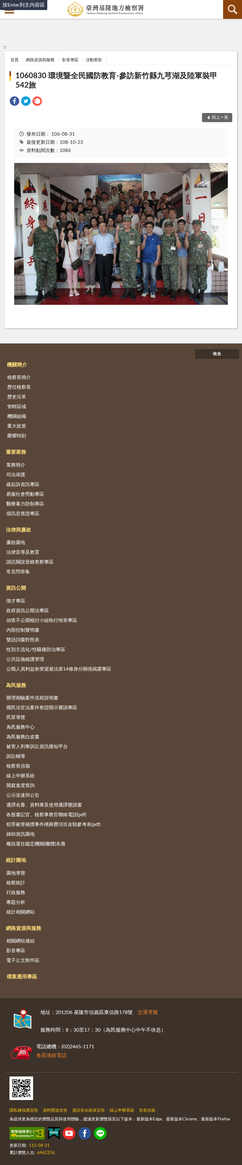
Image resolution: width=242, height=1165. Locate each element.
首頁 (14, 60)
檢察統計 (15, 883)
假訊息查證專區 (22, 513)
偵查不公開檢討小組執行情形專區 (41, 620)
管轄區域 (16, 406)
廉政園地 (15, 542)
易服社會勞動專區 (25, 494)
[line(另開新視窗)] (100, 1134)
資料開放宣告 (55, 1110)
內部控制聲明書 (22, 630)
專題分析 (15, 902)
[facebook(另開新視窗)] (84, 1134)
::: (4, 47)
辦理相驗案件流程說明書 (32, 698)
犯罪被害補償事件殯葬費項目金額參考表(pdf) (53, 824)
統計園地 (16, 860)
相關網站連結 (20, 941)
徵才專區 (15, 601)
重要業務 (16, 452)
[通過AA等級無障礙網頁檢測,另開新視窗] (27, 1134)
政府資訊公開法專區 (27, 610)
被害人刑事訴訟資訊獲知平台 (37, 746)
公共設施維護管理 (25, 659)
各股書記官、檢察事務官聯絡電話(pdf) (46, 814)
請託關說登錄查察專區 (30, 562)
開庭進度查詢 (20, 785)
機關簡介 (17, 364)
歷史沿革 (16, 397)
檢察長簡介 (19, 377)
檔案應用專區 (22, 976)
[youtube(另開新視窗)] (69, 1134)
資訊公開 (16, 588)
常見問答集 (18, 571)
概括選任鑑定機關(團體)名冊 (36, 844)
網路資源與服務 (40, 60)
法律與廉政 (18, 529)
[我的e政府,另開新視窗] (54, 1134)
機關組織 (16, 416)
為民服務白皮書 (22, 737)
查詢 (232, 9)
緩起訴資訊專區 (22, 484)
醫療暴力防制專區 (25, 504)
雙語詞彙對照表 (22, 640)
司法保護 (15, 474)
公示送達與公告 (22, 795)
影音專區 (70, 60)
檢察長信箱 (18, 766)
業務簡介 (15, 465)
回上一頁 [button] (220, 118)
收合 (217, 354)
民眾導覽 (15, 717)
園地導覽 (15, 873)
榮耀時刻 (16, 436)
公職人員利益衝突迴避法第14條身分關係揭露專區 (58, 669)
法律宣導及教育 (22, 552)
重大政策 (16, 426)
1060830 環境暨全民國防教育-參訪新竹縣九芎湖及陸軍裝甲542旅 (116, 80)
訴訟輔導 (15, 756)
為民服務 (16, 685)
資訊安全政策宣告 (88, 1110)
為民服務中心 (20, 727)
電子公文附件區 (22, 960)
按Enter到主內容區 (24, 5)
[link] (14, 102)
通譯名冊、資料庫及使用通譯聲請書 (44, 805)
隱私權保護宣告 (23, 1110)
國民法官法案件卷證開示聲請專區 (41, 707)
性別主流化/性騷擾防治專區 (35, 649)
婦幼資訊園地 (20, 834)
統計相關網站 (20, 912)
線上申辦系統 (20, 776)
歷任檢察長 (19, 387)
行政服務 (15, 892)
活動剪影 (94, 60)
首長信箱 (147, 1110)
